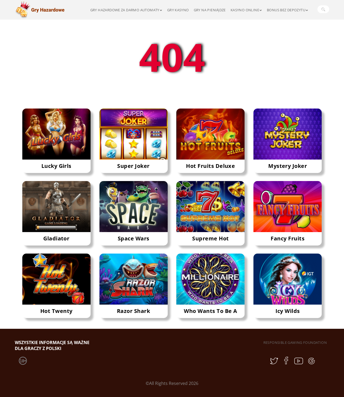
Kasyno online (245, 10)
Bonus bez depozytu (286, 10)
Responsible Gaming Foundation (295, 342)
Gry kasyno (178, 10)
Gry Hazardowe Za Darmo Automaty (124, 10)
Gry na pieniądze (210, 10)
